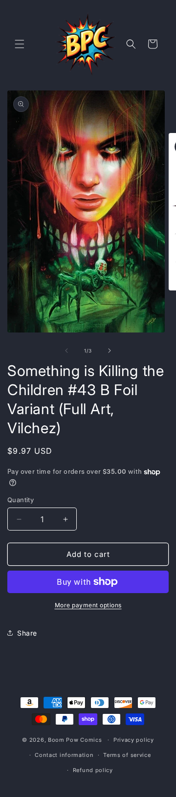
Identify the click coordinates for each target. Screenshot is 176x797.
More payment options (88, 605)
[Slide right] (109, 350)
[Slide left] (66, 350)
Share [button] (27, 633)
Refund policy (93, 770)
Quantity (20, 500)
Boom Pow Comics (75, 739)
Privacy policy (133, 739)
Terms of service (127, 755)
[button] (19, 44)
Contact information (64, 755)
